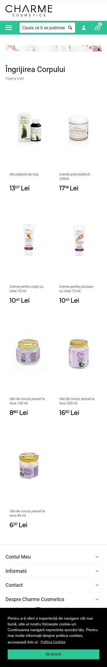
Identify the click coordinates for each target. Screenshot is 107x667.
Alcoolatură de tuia (24, 174)
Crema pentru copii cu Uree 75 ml (26, 288)
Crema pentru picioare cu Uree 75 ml (76, 288)
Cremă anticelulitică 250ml (74, 176)
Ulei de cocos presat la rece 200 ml (76, 401)
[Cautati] (69, 27)
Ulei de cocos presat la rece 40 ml (27, 513)
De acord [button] (53, 654)
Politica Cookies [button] (53, 642)
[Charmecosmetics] (28, 10)
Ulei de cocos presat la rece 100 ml (27, 401)
